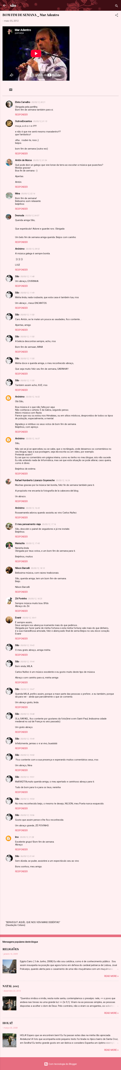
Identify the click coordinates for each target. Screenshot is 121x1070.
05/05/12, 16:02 (33, 397)
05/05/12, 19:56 (27, 815)
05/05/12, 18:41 (29, 618)
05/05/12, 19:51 (27, 777)
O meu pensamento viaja (28, 524)
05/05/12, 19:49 (27, 739)
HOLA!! (8, 1023)
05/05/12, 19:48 (27, 714)
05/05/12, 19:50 (27, 755)
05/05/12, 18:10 (38, 568)
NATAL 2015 (11, 986)
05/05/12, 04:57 (32, 215)
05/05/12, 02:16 (28, 193)
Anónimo (20, 396)
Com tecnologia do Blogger (62, 1064)
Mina (17, 193)
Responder (21, 114)
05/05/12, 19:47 (27, 689)
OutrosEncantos (23, 121)
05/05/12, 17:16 (49, 524)
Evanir (18, 617)
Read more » (111, 976)
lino (17, 837)
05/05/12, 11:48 (27, 276)
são (13, 5)
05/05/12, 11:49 (27, 293)
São (17, 276)
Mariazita (20, 543)
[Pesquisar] (116, 6)
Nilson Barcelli (22, 568)
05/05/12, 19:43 (27, 645)
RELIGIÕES (11, 949)
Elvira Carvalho (22, 102)
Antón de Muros (23, 160)
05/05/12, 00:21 (38, 102)
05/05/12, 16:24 (63, 480)
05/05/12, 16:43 (33, 508)
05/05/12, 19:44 (27, 661)
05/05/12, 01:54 (40, 160)
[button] (116, 15)
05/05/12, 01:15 (40, 121)
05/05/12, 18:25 (35, 598)
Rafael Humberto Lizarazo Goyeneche (35, 480)
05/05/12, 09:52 (33, 249)
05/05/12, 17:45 (33, 543)
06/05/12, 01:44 (27, 856)
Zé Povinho (21, 598)
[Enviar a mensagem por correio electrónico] (11, 90)
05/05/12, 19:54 (27, 799)
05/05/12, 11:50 (27, 314)
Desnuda (19, 215)
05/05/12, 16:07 (33, 438)
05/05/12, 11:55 (27, 358)
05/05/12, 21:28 (27, 837)
